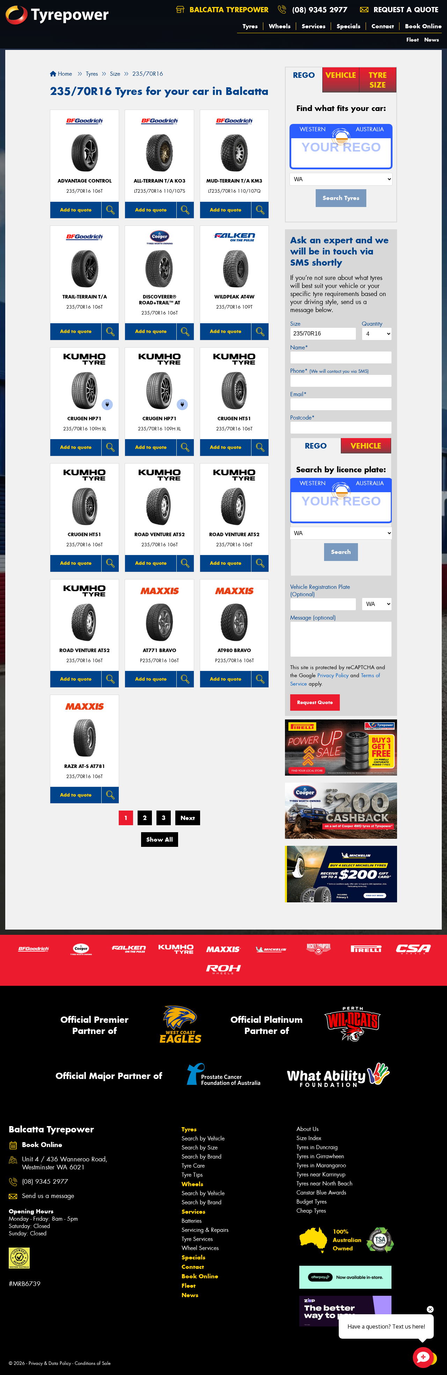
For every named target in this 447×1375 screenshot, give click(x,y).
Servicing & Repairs (205, 1230)
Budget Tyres (311, 1201)
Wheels (280, 26)
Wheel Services (200, 1248)
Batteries (191, 1221)
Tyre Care (193, 1165)
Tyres (250, 26)
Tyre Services (197, 1239)
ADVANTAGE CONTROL (84, 181)
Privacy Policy (333, 675)
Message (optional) (313, 617)
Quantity (372, 323)
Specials (348, 26)
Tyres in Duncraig (317, 1147)
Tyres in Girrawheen (320, 1156)
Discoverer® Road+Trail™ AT (159, 300)
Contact (383, 26)
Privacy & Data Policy (50, 1363)
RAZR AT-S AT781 (84, 766)
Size (295, 323)
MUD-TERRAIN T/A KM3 (234, 181)
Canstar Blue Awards (321, 1192)
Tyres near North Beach (324, 1183)
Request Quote (315, 702)
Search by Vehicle (203, 1138)
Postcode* (302, 417)
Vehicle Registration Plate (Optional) (320, 590)
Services (313, 26)
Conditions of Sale (93, 1363)
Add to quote (75, 210)
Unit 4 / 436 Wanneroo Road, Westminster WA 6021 (65, 1163)
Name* (299, 347)
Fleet (412, 39)
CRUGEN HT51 (234, 419)
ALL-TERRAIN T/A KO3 (159, 181)
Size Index (308, 1138)
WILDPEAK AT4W (234, 297)
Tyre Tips (192, 1174)
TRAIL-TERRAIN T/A (85, 297)
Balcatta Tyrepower (228, 9)
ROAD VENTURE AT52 (159, 535)
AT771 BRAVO (159, 650)
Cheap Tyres (311, 1210)
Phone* (329, 371)
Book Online (423, 26)
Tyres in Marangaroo (321, 1165)
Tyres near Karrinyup (320, 1174)
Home (64, 73)
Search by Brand (201, 1156)
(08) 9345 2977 (319, 9)
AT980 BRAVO (234, 650)
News (431, 39)
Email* (298, 394)
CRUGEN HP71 (84, 419)
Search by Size (200, 1147)
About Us (307, 1129)
